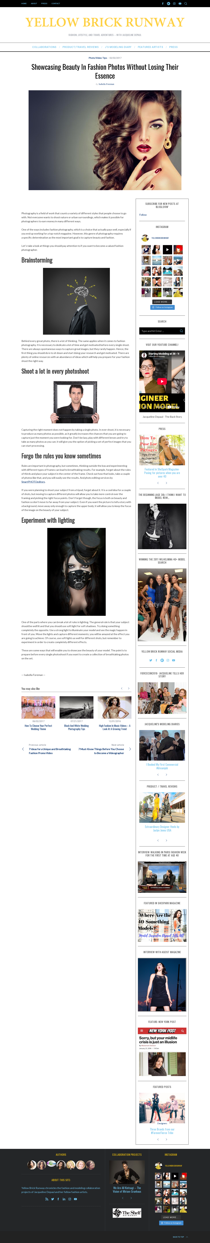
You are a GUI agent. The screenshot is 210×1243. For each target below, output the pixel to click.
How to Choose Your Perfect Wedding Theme (38, 727)
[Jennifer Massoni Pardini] (41, 1165)
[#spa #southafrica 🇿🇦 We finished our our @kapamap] (167, 271)
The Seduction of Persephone (127, 1190)
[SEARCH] (181, 331)
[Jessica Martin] (90, 1165)
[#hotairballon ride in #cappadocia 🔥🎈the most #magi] (178, 249)
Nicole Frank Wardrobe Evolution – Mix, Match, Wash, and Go (162, 1131)
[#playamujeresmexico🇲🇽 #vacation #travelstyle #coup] (178, 260)
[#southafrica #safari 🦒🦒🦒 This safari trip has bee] (157, 281)
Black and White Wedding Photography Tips (76, 727)
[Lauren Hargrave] (80, 1165)
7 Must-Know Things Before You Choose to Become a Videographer (101, 749)
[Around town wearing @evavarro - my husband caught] (167, 292)
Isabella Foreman (106, 83)
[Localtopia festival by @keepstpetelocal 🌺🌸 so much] (157, 271)
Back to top (178, 1237)
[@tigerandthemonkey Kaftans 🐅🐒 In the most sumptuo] (178, 281)
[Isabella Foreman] (61, 1165)
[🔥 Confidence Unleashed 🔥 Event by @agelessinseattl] (146, 271)
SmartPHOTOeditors (33, 481)
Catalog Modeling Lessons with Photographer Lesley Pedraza (162, 766)
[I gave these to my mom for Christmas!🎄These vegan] (167, 281)
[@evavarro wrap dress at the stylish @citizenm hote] (157, 292)
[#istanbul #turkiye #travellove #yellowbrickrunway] (167, 260)
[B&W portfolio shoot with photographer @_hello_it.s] (167, 249)
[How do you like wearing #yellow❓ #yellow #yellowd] (178, 292)
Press (44, 4)
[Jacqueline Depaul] (32, 1165)
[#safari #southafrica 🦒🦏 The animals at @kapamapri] (146, 281)
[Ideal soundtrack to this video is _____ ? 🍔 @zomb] (146, 249)
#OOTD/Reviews (162, 1123)
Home (24, 4)
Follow (143, 214)
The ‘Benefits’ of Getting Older (162, 826)
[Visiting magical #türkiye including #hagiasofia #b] (146, 260)
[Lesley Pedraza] (70, 1165)
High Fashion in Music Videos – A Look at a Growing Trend (114, 727)
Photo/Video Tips (98, 58)
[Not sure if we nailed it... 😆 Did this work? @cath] (146, 292)
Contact (56, 4)
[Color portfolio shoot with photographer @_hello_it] (157, 249)
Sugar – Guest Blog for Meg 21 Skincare (162, 471)
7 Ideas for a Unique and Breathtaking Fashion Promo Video (50, 749)
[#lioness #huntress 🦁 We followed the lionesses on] (178, 271)
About (34, 4)
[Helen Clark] (51, 1163)
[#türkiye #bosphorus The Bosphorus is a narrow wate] (157, 260)
